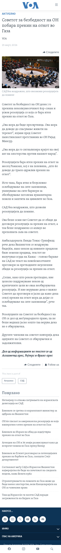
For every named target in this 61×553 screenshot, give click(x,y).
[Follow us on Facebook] (5, 519)
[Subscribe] (43, 519)
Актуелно (9, 14)
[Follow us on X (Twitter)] (20, 519)
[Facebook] (9, 549)
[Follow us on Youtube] (28, 519)
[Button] (51, 52)
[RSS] (35, 519)
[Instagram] (24, 549)
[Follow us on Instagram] (12, 519)
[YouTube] (38, 549)
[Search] (52, 549)
